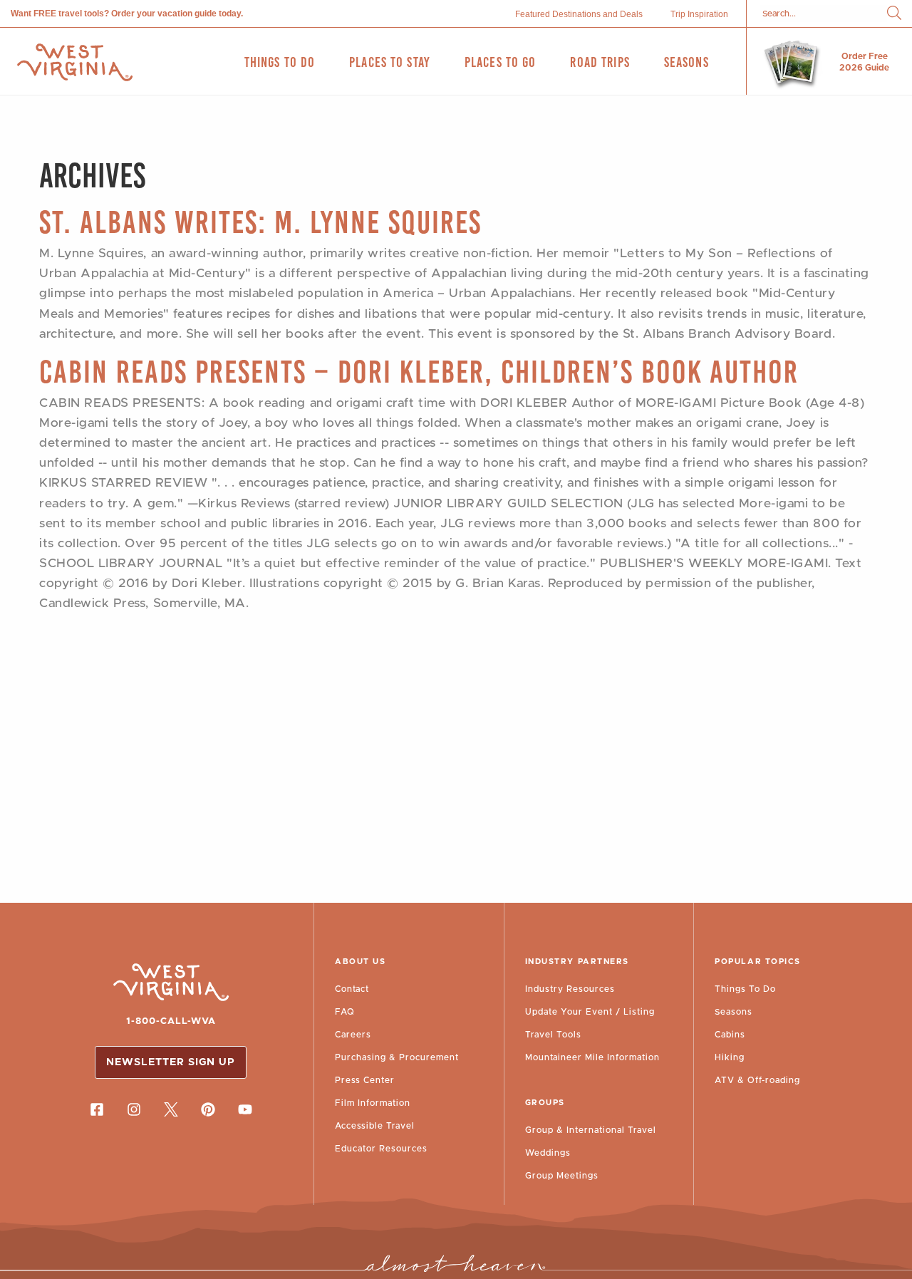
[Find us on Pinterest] (208, 1109)
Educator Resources (381, 1148)
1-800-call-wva (171, 1021)
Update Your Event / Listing (590, 1012)
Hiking (730, 1057)
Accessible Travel (375, 1126)
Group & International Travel (590, 1130)
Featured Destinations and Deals (579, 14)
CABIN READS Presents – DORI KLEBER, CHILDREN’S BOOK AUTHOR (419, 371)
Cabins (730, 1034)
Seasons (733, 1012)
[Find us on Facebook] (97, 1109)
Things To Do (745, 989)
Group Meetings (561, 1175)
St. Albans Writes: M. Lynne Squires (260, 221)
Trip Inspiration (699, 14)
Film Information (372, 1103)
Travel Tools (553, 1034)
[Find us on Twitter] (171, 1109)
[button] (894, 14)
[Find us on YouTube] (245, 1109)
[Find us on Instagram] (134, 1109)
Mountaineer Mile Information (592, 1057)
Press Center (365, 1080)
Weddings (548, 1153)
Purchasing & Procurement (397, 1057)
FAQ (345, 1012)
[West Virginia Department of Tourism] (75, 62)
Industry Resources (570, 989)
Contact (352, 989)
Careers (353, 1034)
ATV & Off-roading (757, 1080)
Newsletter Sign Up (170, 1062)
